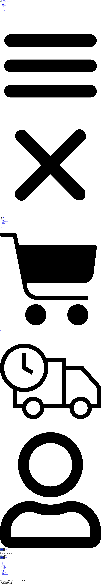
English (3, 9)
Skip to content (2, 0)
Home (3, 3)
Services (3, 8)
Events (3, 7)
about (3, 4)
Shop (3, 220)
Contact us (4, 5)
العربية (5, 11)
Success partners (5, 221)
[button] (50, 114)
